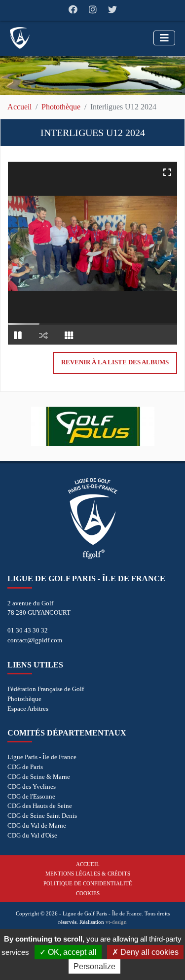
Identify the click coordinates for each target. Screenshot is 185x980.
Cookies (88, 893)
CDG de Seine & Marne (38, 776)
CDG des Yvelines (31, 786)
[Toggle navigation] (164, 38)
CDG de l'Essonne (31, 796)
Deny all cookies (148, 952)
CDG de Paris (25, 766)
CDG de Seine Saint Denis (42, 815)
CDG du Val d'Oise (32, 835)
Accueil (19, 107)
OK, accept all (71, 952)
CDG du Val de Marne (36, 825)
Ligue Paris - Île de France (41, 757)
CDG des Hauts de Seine (39, 805)
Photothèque (60, 107)
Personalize (94, 966)
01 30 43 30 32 (27, 630)
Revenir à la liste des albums (115, 362)
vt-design (116, 922)
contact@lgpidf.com (34, 640)
